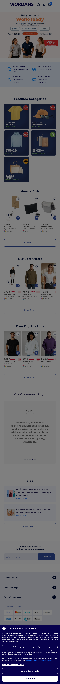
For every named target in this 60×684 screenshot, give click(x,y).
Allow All (30, 678)
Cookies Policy (31, 660)
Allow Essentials (30, 671)
